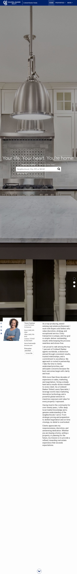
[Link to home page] (12, 3)
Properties (60, 4)
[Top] (74, 278)
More (70, 4)
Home (51, 3)
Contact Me (29, 353)
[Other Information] (74, 286)
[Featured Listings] (74, 282)
